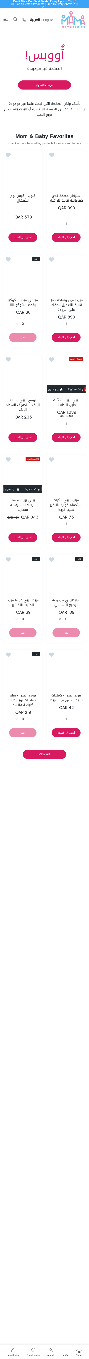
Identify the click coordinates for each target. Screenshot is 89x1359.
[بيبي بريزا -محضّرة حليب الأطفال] (66, 374)
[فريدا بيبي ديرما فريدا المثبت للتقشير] (22, 574)
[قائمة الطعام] (5, 19)
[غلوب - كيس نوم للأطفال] (22, 169)
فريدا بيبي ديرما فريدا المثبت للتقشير (22, 602)
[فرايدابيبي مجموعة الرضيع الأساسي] (66, 574)
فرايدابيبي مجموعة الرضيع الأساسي (66, 602)
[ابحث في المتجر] (15, 19)
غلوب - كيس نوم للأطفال (22, 198)
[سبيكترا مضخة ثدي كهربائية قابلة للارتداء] (66, 169)
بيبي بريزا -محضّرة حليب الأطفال (66, 402)
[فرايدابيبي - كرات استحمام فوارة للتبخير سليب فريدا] (66, 474)
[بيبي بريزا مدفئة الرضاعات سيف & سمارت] (22, 474)
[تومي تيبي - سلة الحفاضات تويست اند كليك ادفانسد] (22, 669)
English (48, 20)
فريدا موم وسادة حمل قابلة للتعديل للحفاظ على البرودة (66, 305)
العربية (35, 20)
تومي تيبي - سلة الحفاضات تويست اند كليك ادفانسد (23, 700)
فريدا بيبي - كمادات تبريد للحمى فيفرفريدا (66, 698)
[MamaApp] (73, 19)
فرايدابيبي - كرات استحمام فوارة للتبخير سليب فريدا (66, 505)
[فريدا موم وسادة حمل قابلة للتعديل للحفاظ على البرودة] (66, 273)
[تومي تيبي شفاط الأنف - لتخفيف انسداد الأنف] (22, 374)
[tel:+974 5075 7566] (24, 19)
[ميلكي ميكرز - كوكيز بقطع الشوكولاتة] (22, 273)
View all (44, 754)
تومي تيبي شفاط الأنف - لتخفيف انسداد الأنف (23, 405)
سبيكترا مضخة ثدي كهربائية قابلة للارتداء (66, 198)
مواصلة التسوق (44, 85)
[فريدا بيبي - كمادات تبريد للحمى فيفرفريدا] (66, 669)
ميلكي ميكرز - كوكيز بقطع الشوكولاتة (23, 302)
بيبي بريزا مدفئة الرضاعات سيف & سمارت (22, 505)
